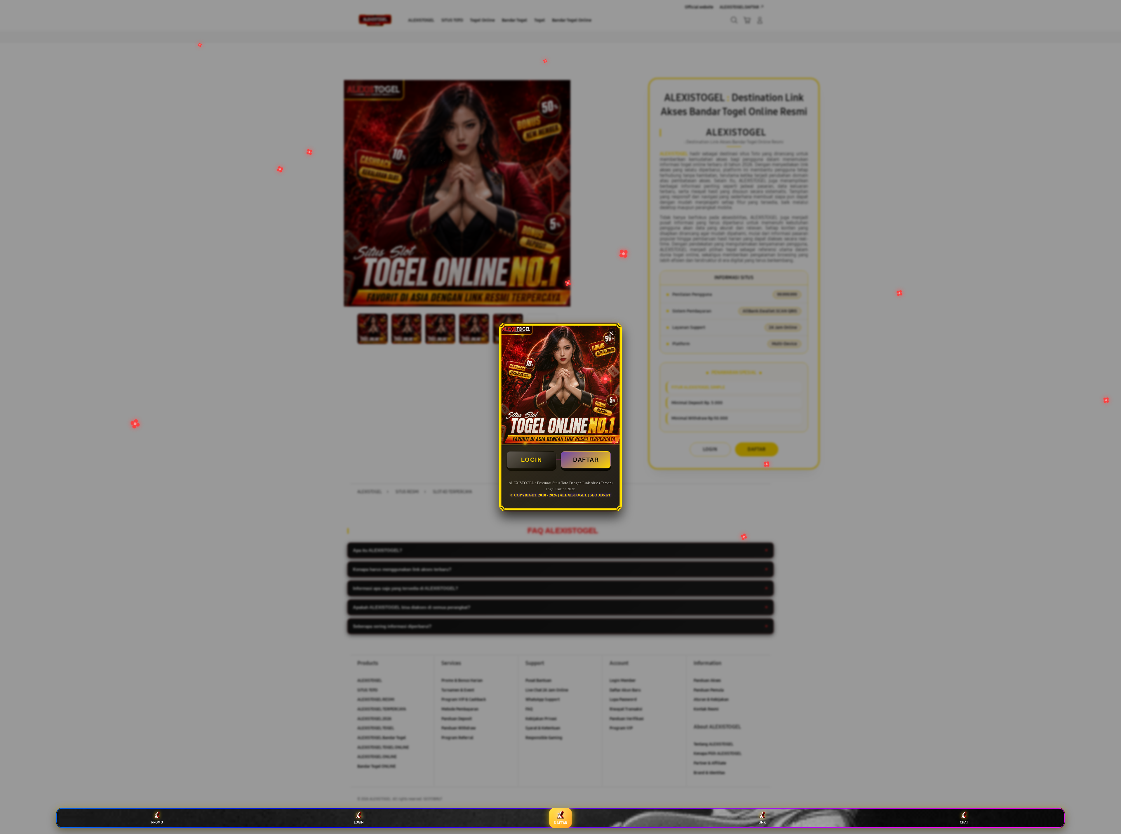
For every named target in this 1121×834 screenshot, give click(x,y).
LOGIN (531, 459)
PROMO (157, 822)
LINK (762, 822)
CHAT (964, 822)
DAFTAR (586, 459)
